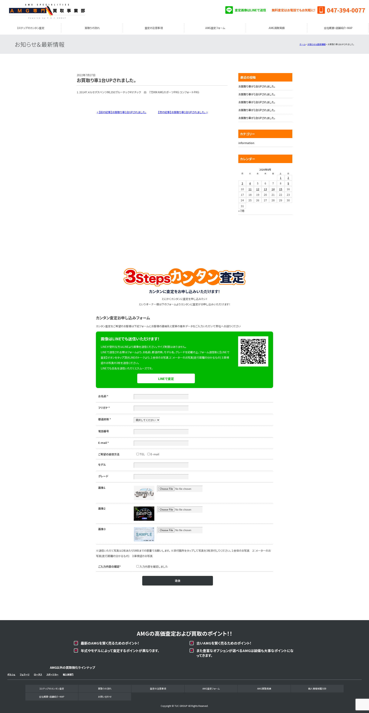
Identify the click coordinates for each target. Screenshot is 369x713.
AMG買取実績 (277, 28)
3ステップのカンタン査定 (30, 28)
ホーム (302, 44)
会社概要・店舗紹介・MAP (338, 28)
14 (273, 189)
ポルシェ (11, 674)
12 (257, 189)
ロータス (38, 674)
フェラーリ (24, 674)
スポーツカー (52, 674)
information (246, 143)
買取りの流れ (92, 28)
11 (250, 189)
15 (280, 189)
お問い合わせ (105, 696)
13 (265, 189)
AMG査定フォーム (215, 28)
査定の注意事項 (154, 28)
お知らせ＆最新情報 (316, 44)
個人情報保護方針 (317, 688)
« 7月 (241, 211)
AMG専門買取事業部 (47, 11)
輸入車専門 (68, 674)
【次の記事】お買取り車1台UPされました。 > (183, 112)
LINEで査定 (166, 378)
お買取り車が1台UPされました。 (256, 86)
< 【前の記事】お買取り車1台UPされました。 (121, 112)
